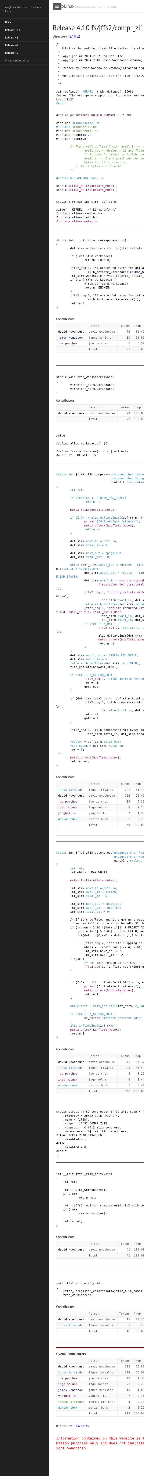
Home (8, 22)
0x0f (107, 931)
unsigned (118, 474)
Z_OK (80, 517)
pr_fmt (75, 115)
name (68, 1119)
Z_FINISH (130, 663)
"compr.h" (80, 138)
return (89, 260)
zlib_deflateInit (105, 517)
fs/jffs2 (74, 36)
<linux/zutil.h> (85, 131)
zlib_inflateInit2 (106, 982)
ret (80, 490)
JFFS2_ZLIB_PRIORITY (101, 1115)
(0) (106, 443)
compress (72, 1127)
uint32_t (118, 482)
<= (93, 498)
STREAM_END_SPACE (84, 178)
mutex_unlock (94, 525)
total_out (94, 557)
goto (87, 686)
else (61, 435)
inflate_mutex (102, 190)
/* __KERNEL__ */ (82, 455)
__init (81, 240)
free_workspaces (90, 377)
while (74, 565)
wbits (81, 872)
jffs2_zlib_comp (124, 1111)
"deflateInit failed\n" (117, 521)
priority (72, 1115)
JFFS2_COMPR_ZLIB (93, 1123)
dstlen (84, 498)
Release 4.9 (11, 37)
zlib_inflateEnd (83, 1025)
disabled (72, 1139)
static (61, 186)
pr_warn (90, 521)
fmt (85, 115)
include (64, 123)
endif (62, 103)
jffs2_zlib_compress (92, 474)
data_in (110, 541)
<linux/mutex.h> (85, 221)
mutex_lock (79, 509)
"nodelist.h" (82, 134)
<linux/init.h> (84, 217)
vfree (88, 283)
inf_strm (91, 201)
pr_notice (92, 1018)
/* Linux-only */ (102, 209)
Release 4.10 (12, 30)
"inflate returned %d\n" (122, 1018)
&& (102, 91)
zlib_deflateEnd (111, 635)
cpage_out (113, 553)
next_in (92, 541)
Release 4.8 (11, 45)
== (116, 931)
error (62, 95)
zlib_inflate (103, 1006)
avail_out (108, 572)
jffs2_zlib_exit (78, 1283)
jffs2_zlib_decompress (94, 852)
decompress (74, 1131)
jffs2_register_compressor (96, 1205)
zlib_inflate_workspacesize (110, 299)
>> (124, 947)
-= (117, 955)
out (95, 686)
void (121, 240)
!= (88, 517)
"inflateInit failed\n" (117, 986)
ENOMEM (103, 260)
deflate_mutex (102, 186)
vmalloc (113, 248)
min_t (123, 580)
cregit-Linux (63, 6)
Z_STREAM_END (100, 675)
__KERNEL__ (88, 91)
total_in (93, 545)
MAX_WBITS (99, 872)
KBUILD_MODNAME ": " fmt (111, 115)
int (71, 240)
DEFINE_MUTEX (79, 186)
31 (140, 935)
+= (105, 655)
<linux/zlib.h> (84, 127)
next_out (93, 553)
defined (71, 91)
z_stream (75, 201)
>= (112, 698)
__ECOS (126, 91)
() (135, 299)
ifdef (62, 209)
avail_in (107, 580)
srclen (135, 860)
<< (103, 935)
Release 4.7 (11, 52)
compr (69, 1123)
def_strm (109, 201)
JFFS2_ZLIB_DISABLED (85, 1135)
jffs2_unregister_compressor (87, 1291)
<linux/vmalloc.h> (87, 213)
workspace (94, 248)
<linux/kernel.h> (86, 123)
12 (102, 178)
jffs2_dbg (78, 268)
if (59, 91)
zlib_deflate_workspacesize (110, 272)
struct (73, 1111)
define (63, 115)
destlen (113, 907)
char (129, 474)
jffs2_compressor (95, 1111)
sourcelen (136, 482)
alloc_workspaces (102, 240)
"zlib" (82, 1119)
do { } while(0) (115, 451)
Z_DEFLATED (128, 931)
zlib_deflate (105, 604)
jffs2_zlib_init (89, 1174)
